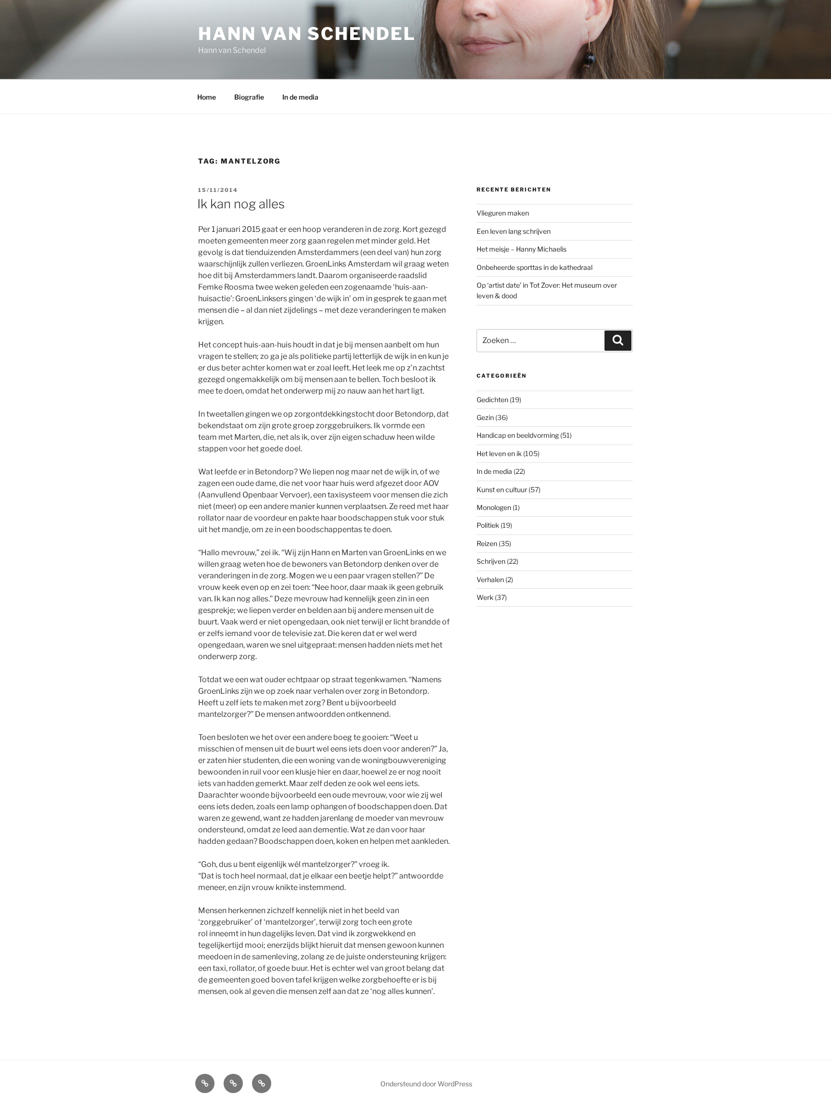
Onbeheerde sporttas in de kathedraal (534, 267)
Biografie (249, 97)
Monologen (494, 507)
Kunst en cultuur (502, 489)
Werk (485, 597)
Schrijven (491, 561)
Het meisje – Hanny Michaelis (522, 249)
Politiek (488, 525)
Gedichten (492, 399)
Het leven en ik (499, 453)
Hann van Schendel (307, 33)
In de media (300, 97)
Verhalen (490, 579)
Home (206, 97)
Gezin (485, 417)
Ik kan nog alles (241, 203)
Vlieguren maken (503, 213)
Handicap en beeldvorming (518, 435)
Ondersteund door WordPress (426, 1084)
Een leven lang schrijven (514, 231)
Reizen (487, 543)
